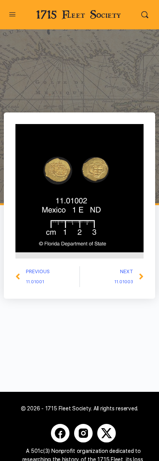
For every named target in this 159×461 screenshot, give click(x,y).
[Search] (144, 14)
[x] (106, 433)
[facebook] (60, 433)
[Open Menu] (12, 14)
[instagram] (83, 433)
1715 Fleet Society (78, 15)
